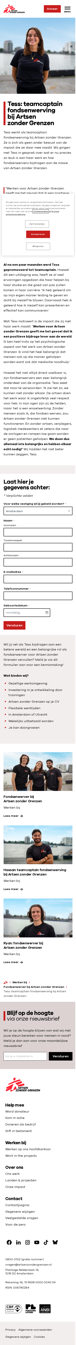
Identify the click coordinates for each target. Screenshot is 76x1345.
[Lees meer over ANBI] (45, 1308)
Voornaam (10, 525)
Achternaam (11, 555)
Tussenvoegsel (13, 540)
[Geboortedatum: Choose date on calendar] (47, 613)
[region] (38, 224)
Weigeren (38, 246)
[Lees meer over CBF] (13, 1308)
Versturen (14, 625)
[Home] (6, 982)
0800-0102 (13, 1259)
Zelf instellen (37, 224)
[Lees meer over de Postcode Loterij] (31, 1308)
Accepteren (38, 234)
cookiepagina (40, 211)
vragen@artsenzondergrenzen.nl (28, 1264)
